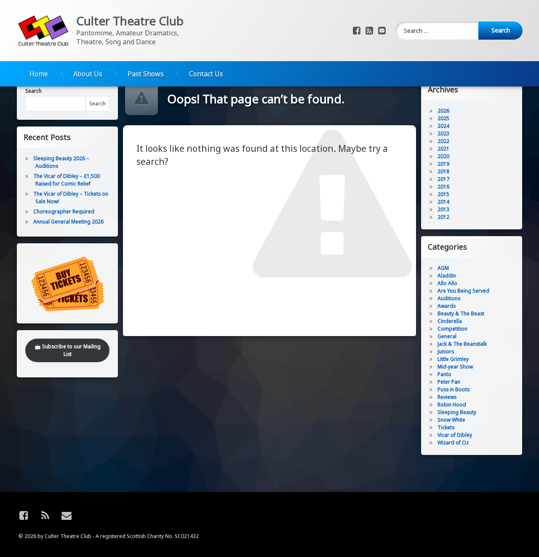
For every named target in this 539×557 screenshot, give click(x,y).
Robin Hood (452, 404)
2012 (443, 217)
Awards (447, 305)
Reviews (447, 397)
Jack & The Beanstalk (462, 343)
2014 (443, 201)
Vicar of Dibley (455, 435)
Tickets (446, 427)
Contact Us (206, 73)
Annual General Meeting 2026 (68, 221)
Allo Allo (447, 283)
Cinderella (450, 321)
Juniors (446, 351)
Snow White (451, 419)
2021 (443, 148)
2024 (443, 125)
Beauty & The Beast (461, 313)
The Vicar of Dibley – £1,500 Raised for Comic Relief (66, 179)
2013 (443, 209)
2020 (443, 156)
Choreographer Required (63, 211)
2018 (443, 171)
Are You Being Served (463, 290)
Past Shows (146, 73)
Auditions (449, 298)
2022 (443, 141)
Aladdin (447, 275)
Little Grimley (453, 359)
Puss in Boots (454, 389)
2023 (443, 133)
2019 (443, 163)
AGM (443, 268)
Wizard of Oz (453, 442)
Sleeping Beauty (457, 412)
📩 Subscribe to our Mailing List (68, 350)
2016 (443, 186)
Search (33, 90)
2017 (443, 179)
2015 (443, 194)
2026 (443, 110)
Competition (452, 328)
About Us (87, 73)
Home (38, 73)
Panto (444, 374)
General (447, 336)
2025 (443, 118)
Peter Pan (449, 381)
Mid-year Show (455, 366)
